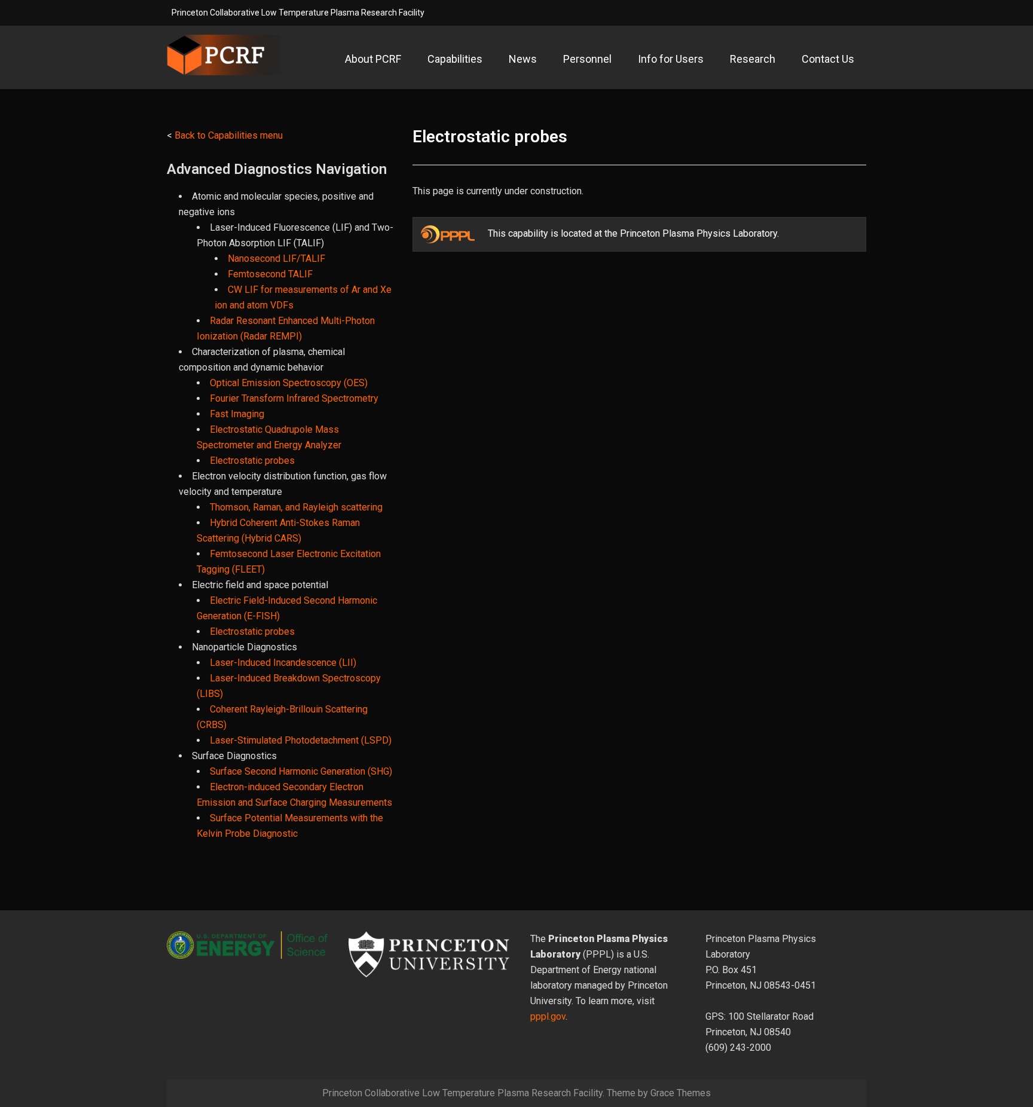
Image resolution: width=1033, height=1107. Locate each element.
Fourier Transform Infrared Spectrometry (294, 398)
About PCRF (373, 59)
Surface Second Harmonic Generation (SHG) (301, 771)
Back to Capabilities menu (229, 135)
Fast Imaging (237, 414)
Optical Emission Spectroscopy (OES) (289, 383)
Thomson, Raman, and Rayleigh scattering (296, 507)
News (523, 59)
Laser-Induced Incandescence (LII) (283, 662)
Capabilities (454, 59)
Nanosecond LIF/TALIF (276, 258)
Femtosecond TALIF (270, 274)
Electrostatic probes (252, 460)
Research (752, 59)
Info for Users (671, 59)
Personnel (587, 59)
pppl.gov (548, 1016)
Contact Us (828, 59)
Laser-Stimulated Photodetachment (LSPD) (301, 740)
